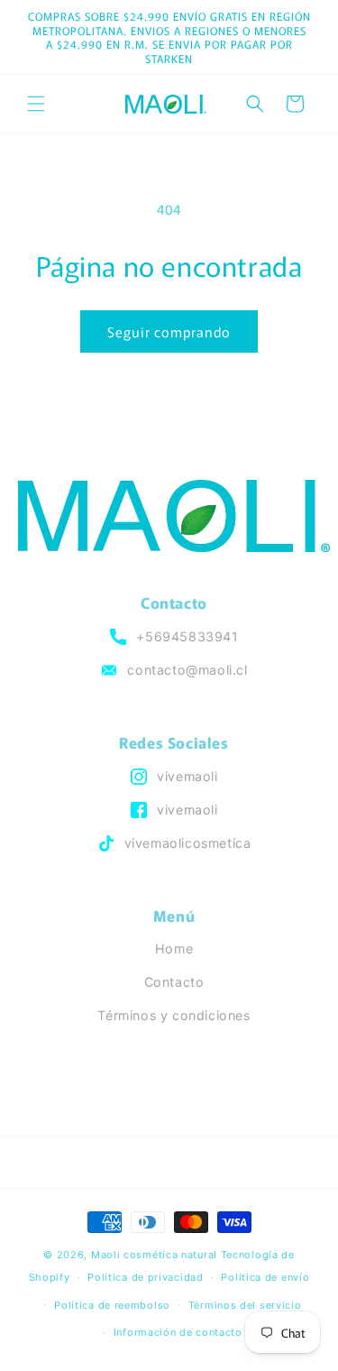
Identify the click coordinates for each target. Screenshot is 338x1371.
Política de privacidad (145, 1277)
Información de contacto (178, 1332)
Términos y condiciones (173, 1015)
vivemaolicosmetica (187, 843)
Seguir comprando (169, 331)
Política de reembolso (112, 1305)
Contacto (174, 981)
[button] (36, 104)
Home (174, 948)
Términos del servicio (245, 1305)
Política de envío (265, 1277)
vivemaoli (187, 776)
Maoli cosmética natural (154, 1254)
